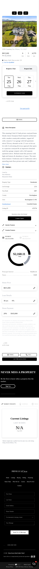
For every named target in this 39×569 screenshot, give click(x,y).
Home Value (8, 481)
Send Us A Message (19, 532)
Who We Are (16, 481)
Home (7, 477)
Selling (24, 477)
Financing (30, 477)
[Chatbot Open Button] (34, 564)
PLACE (26, 553)
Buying (19, 477)
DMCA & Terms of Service (22, 566)
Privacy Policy (9, 566)
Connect (19, 485)
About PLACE (30, 481)
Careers (23, 481)
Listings (13, 477)
